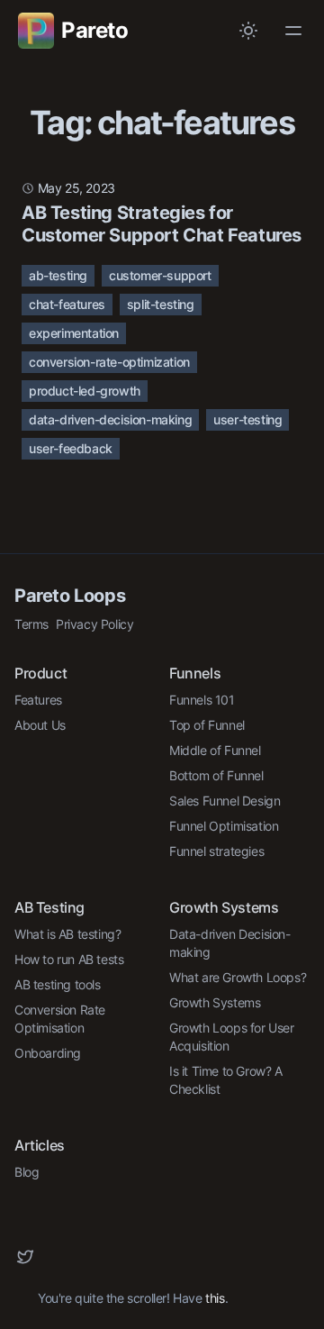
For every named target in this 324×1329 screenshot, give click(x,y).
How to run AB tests (68, 959)
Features (38, 699)
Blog (26, 1171)
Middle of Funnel (215, 750)
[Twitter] (25, 1257)
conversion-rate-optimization (109, 361)
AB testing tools (57, 984)
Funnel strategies (216, 851)
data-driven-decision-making (110, 419)
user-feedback (70, 448)
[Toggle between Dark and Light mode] (248, 30)
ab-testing (58, 275)
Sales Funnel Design (224, 800)
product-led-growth (84, 390)
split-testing (160, 304)
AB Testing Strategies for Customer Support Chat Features (162, 224)
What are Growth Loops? (237, 977)
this (214, 1298)
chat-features (67, 304)
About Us (40, 725)
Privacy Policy (94, 624)
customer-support (160, 275)
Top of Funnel (207, 725)
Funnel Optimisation (223, 825)
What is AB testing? (67, 934)
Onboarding (47, 1052)
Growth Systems (214, 1002)
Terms (31, 624)
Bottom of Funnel (216, 775)
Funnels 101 (202, 699)
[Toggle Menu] (293, 30)
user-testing (247, 419)
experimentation (74, 333)
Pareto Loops (69, 595)
